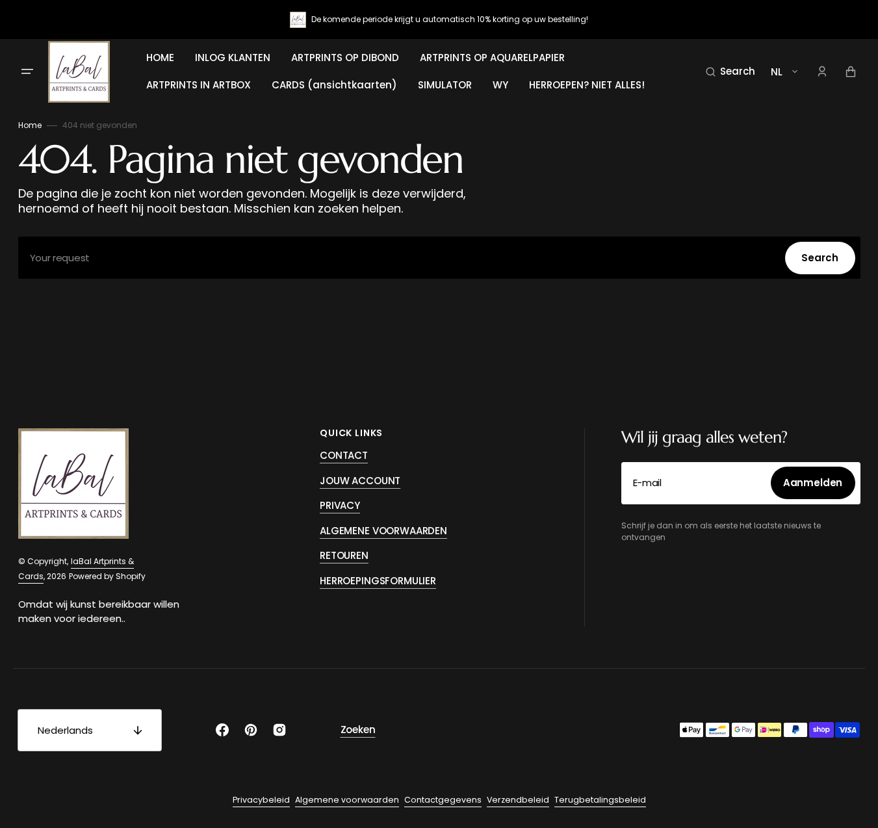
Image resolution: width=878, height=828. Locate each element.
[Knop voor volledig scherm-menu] (27, 71)
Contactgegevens (443, 799)
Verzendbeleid (518, 799)
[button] (730, 71)
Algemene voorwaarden (347, 799)
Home (30, 125)
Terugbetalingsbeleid (600, 799)
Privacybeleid (261, 799)
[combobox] (439, 258)
